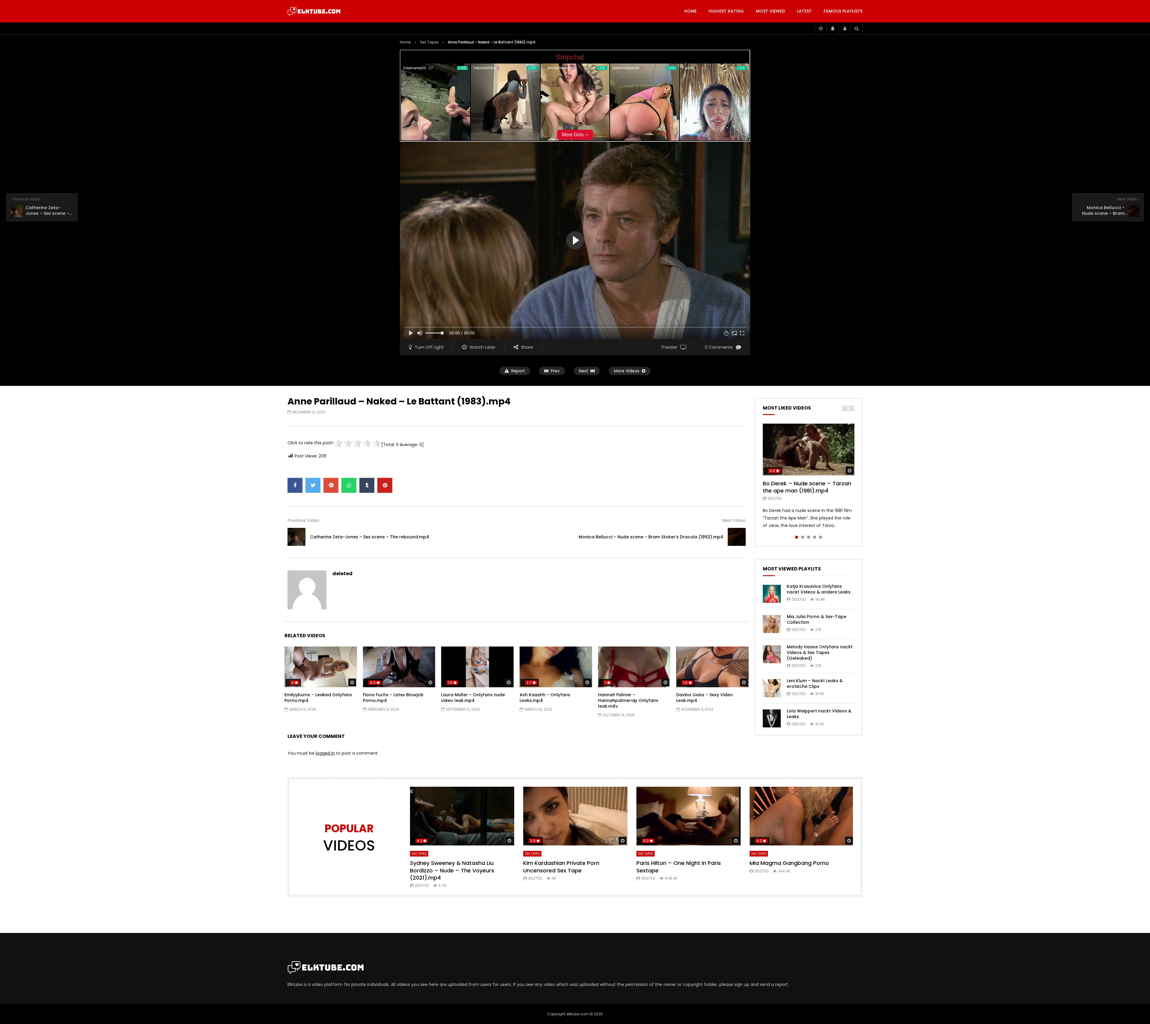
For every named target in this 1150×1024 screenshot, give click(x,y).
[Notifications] (833, 28)
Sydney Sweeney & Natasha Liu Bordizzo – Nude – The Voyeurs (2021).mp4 (452, 870)
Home (690, 11)
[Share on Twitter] (312, 485)
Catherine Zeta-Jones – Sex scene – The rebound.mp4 (369, 537)
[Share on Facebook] (295, 485)
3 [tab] (808, 537)
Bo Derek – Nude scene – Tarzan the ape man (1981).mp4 (807, 487)
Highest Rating (726, 11)
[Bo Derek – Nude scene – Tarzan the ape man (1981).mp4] (808, 449)
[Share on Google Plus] (330, 485)
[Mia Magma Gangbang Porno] (802, 816)
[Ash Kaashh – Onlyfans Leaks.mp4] (556, 667)
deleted (342, 573)
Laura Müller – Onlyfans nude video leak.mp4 (473, 697)
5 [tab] (820, 537)
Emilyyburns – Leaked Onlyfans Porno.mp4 (318, 697)
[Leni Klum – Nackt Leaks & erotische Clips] (772, 688)
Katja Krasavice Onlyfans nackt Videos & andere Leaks (819, 589)
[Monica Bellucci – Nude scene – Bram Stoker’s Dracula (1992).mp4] (737, 537)
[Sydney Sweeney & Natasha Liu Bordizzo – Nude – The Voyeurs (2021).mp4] (462, 816)
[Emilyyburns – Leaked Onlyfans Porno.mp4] (321, 667)
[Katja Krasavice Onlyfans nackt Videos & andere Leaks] (772, 594)
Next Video (734, 520)
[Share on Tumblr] (366, 485)
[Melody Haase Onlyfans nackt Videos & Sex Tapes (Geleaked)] (772, 654)
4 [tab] (814, 537)
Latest (804, 11)
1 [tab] (796, 537)
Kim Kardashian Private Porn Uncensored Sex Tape (561, 866)
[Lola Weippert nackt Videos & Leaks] (772, 718)
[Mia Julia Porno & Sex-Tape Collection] (772, 624)
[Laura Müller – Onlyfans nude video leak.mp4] (477, 667)
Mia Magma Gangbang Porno (789, 863)
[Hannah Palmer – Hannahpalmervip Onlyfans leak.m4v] (634, 667)
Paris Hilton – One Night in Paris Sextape (678, 866)
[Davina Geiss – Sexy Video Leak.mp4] (712, 667)
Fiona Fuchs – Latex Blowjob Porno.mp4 (393, 697)
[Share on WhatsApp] (348, 485)
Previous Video (304, 520)
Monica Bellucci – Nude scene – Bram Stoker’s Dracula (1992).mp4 (651, 537)
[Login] (845, 28)
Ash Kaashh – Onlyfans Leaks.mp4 (545, 697)
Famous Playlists (843, 11)
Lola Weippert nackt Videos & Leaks (819, 714)
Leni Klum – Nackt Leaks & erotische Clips (815, 683)
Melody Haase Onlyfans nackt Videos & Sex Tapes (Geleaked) (820, 652)
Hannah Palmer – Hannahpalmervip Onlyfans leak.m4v (628, 700)
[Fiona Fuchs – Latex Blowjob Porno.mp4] (399, 667)
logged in (325, 753)
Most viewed (770, 11)
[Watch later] (821, 28)
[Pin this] (384, 485)
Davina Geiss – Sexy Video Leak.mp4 (704, 697)
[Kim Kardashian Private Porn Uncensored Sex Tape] (575, 816)
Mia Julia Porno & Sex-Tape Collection (816, 619)
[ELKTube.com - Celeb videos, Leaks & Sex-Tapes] (314, 11)
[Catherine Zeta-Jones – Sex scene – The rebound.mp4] (296, 537)
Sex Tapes (429, 42)
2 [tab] (802, 537)
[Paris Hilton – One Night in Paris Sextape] (688, 816)
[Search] (856, 28)
